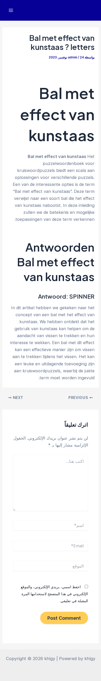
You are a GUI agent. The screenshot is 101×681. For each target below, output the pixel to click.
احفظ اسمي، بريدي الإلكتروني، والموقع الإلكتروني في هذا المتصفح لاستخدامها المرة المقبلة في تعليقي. (54, 594)
